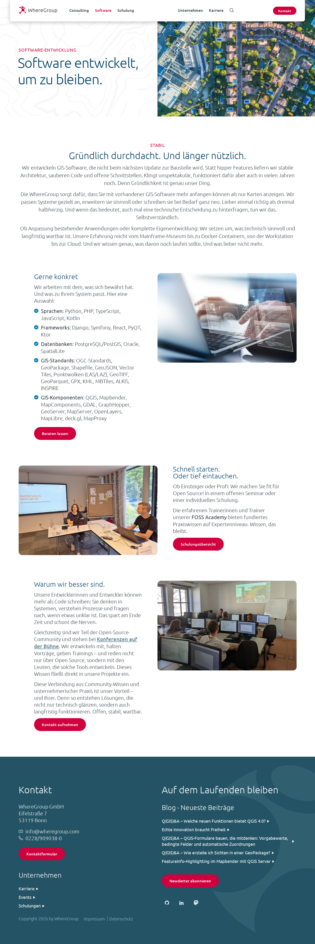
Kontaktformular (41, 853)
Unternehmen (190, 10)
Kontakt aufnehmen (60, 724)
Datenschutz (121, 918)
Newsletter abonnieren (190, 880)
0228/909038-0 (44, 838)
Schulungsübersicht (198, 544)
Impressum (94, 918)
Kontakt (284, 10)
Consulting (79, 10)
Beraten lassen (55, 433)
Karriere (216, 10)
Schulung (125, 10)
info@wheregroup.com (52, 831)
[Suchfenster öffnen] (231, 10)
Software (103, 10)
